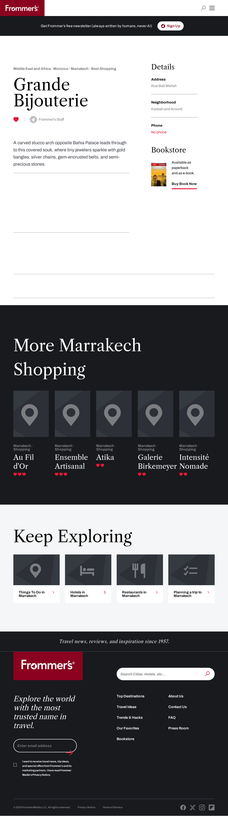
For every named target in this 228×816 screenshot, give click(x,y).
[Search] (208, 673)
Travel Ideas (126, 707)
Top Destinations (131, 696)
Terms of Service (113, 807)
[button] (212, 8)
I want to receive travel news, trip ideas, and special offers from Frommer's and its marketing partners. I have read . (46, 768)
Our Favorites (128, 728)
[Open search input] (203, 8)
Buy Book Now (184, 184)
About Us (175, 696)
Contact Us (177, 707)
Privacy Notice (87, 807)
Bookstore (125, 739)
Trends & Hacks (130, 717)
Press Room (178, 728)
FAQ (172, 717)
